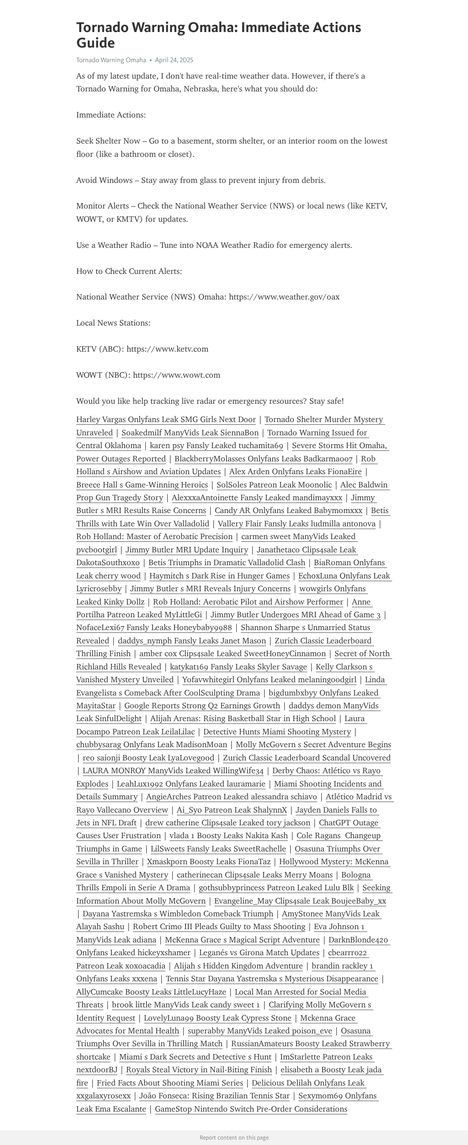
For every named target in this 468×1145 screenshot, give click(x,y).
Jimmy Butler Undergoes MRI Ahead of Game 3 (296, 615)
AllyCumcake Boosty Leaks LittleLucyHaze (151, 992)
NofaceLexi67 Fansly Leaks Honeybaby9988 (154, 627)
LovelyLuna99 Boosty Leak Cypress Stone (218, 1018)
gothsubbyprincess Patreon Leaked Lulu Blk (276, 888)
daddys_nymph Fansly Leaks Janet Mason (192, 641)
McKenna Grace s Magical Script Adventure (242, 940)
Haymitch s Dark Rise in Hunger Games (219, 576)
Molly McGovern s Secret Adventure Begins (313, 744)
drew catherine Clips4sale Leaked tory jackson (227, 823)
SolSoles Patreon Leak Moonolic (274, 485)
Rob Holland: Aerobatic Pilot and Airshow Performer (248, 602)
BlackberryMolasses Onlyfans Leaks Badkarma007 (263, 459)
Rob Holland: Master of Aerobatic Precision (154, 536)
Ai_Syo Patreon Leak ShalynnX (232, 810)
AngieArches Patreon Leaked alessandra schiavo (231, 797)
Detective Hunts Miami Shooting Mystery (277, 732)
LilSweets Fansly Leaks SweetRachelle (218, 849)
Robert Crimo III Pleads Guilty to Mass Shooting (219, 926)
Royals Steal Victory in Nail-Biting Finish (199, 1070)
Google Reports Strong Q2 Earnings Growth (202, 706)
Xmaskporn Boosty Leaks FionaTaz (209, 861)
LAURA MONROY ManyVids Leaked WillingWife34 (173, 770)
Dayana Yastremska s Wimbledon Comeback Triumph (178, 914)
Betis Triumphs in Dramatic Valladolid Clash (227, 562)
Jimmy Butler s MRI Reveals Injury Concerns (210, 588)
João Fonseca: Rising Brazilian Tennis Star (214, 1096)
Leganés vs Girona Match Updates (259, 952)
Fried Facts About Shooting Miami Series (170, 1083)
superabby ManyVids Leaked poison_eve (260, 1031)
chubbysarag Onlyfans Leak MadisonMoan (151, 744)
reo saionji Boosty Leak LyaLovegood (148, 758)
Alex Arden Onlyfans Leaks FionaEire (295, 471)
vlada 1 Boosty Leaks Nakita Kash (229, 835)
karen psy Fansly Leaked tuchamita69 (216, 445)
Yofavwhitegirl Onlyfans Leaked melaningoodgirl (269, 679)
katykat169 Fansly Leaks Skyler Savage (238, 667)
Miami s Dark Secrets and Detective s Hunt (195, 1057)
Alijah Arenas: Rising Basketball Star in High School (243, 718)
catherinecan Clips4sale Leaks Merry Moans (255, 875)
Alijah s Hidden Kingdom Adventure (238, 966)
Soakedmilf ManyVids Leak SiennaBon (190, 433)
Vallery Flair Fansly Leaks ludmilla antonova (297, 524)
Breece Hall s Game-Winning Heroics (142, 485)
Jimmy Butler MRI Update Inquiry (187, 550)
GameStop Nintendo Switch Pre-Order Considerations (251, 1109)
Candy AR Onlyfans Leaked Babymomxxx (288, 510)
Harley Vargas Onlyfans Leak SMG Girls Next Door (166, 419)
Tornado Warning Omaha (111, 60)
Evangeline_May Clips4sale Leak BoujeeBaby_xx (300, 901)
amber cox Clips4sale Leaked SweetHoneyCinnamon (232, 653)
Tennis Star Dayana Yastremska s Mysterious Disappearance (272, 979)
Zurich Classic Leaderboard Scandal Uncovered (307, 758)
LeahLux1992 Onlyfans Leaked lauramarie (191, 784)
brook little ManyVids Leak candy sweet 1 (186, 1005)
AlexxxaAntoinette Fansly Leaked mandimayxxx (257, 497)
